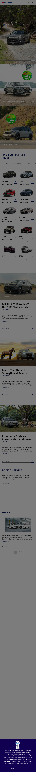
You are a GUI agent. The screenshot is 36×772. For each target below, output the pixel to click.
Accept (12, 768)
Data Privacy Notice (17, 759)
